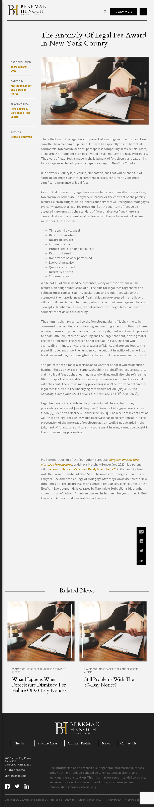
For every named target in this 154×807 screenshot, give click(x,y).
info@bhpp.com (16, 776)
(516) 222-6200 (16, 770)
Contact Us (128, 743)
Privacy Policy (113, 799)
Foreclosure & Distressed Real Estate (20, 112)
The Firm (20, 743)
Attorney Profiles (80, 743)
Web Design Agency (137, 799)
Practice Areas (47, 743)
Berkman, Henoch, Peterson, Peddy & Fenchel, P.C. (82, 469)
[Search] (105, 11)
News (106, 743)
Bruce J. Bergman (21, 137)
